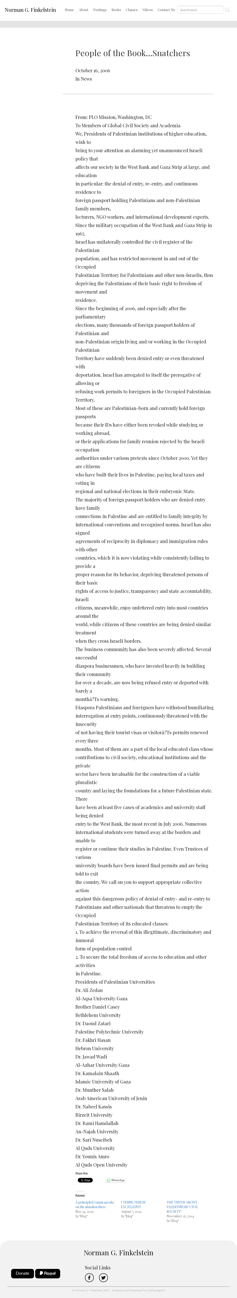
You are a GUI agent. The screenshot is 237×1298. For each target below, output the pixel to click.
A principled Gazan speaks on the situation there (94, 1204)
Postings (100, 9)
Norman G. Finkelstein (30, 9)
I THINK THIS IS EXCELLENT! (133, 1204)
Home (69, 9)
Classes (132, 9)
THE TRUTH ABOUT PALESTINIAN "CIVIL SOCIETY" (182, 1207)
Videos (148, 9)
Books (116, 9)
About (83, 9)
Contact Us (166, 9)
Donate (22, 1273)
